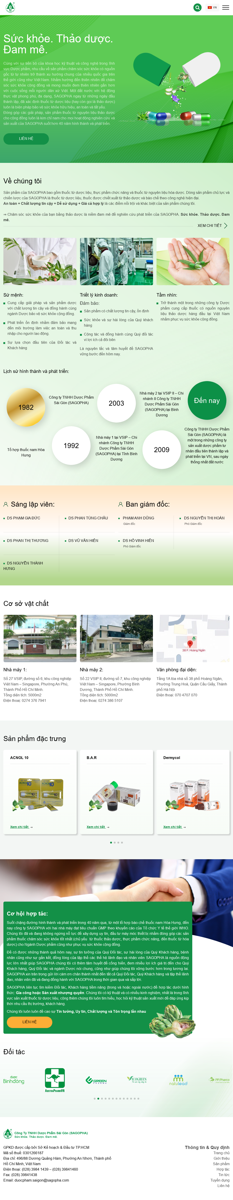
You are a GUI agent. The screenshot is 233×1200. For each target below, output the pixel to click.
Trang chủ (221, 1153)
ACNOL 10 (19, 758)
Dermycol (171, 758)
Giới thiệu (222, 1158)
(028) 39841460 (65, 1169)
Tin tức (224, 1175)
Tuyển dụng (220, 1180)
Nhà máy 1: (15, 669)
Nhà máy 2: (91, 669)
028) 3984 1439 (35, 1169)
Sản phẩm (221, 1164)
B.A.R (92, 758)
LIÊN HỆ (26, 139)
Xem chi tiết (19, 827)
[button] (111, 843)
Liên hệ (224, 1186)
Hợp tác (223, 1169)
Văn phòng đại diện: (177, 669)
